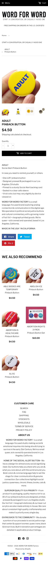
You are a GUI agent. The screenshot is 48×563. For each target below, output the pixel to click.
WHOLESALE (24, 423)
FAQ (24, 412)
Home (4, 35)
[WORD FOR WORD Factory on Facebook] (19, 539)
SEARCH (24, 408)
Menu (7, 3)
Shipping (6, 134)
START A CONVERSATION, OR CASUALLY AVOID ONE (22, 42)
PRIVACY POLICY (24, 430)
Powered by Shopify (23, 549)
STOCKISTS (24, 419)
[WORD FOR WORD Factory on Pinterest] (23, 539)
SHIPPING (24, 415)
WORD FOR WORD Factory (29, 546)
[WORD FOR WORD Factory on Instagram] (27, 539)
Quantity (5, 141)
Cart (44, 3)
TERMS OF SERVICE (24, 426)
